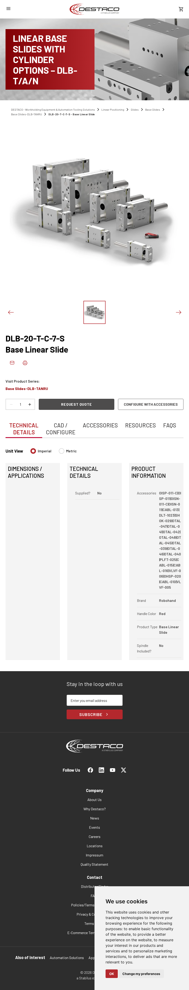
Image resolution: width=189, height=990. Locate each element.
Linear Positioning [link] (112, 109)
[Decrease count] (11, 404)
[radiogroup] (53, 452)
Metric (71, 451)
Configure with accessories (151, 404)
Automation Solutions (67, 957)
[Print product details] (24, 362)
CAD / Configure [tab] (60, 429)
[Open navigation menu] (8, 8)
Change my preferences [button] (141, 974)
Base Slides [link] (152, 109)
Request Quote (76, 404)
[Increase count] (29, 404)
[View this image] (94, 312)
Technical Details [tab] (23, 429)
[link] (94, 9)
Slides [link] (135, 109)
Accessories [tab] (100, 425)
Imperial (44, 451)
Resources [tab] (140, 425)
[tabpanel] (94, 551)
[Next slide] (178, 312)
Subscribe (90, 714)
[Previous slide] (10, 312)
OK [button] (111, 974)
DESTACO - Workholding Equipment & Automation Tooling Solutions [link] (53, 109)
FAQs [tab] (169, 425)
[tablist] (94, 426)
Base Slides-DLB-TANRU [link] (26, 114)
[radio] (33, 451)
